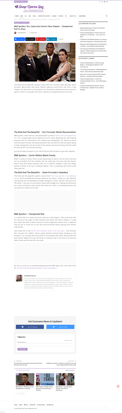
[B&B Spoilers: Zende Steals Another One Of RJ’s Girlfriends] (65, 379)
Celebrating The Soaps (88, 23)
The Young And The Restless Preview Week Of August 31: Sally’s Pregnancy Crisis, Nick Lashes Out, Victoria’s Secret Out (93, 51)
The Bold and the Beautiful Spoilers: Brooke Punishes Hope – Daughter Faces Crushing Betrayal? (92, 88)
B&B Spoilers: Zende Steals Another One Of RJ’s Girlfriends (64, 388)
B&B (21, 16)
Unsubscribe (49, 404)
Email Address (22, 342)
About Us (73, 16)
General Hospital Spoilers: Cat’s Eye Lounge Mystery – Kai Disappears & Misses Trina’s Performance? (92, 65)
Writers (26, 404)
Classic (54, 16)
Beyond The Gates (44, 16)
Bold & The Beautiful (23, 22)
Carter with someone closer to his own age (47, 231)
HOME (16, 16)
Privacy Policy (41, 404)
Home (15, 404)
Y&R (29, 16)
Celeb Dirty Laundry (87, 58)
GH (26, 16)
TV (66, 16)
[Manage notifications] (118, 386)
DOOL (34, 16)
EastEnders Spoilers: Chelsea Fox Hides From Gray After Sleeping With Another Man (61, 364)
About (20, 404)
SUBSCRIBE (82, 16)
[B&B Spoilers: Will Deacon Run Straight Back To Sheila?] (25, 379)
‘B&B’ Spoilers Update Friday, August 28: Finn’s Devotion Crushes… (44, 388)
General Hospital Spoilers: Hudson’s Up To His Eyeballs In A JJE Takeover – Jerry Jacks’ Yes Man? (92, 35)
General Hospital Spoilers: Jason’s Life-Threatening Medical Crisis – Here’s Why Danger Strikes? (93, 81)
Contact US (32, 404)
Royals (61, 16)
